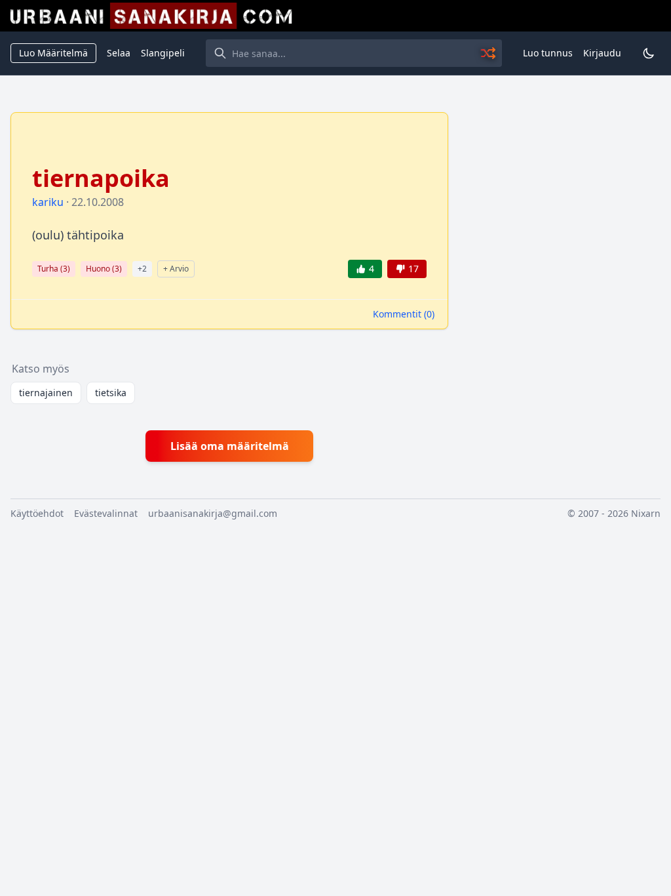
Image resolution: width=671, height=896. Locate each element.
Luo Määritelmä (53, 53)
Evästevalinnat (106, 513)
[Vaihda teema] (649, 53)
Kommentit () (403, 314)
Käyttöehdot (37, 513)
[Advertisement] (562, 194)
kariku (48, 202)
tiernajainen (46, 392)
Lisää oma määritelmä (229, 446)
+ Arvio (176, 268)
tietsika (110, 392)
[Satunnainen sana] (488, 53)
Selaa (118, 53)
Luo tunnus (548, 53)
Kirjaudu (602, 53)
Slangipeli (163, 53)
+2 (142, 268)
